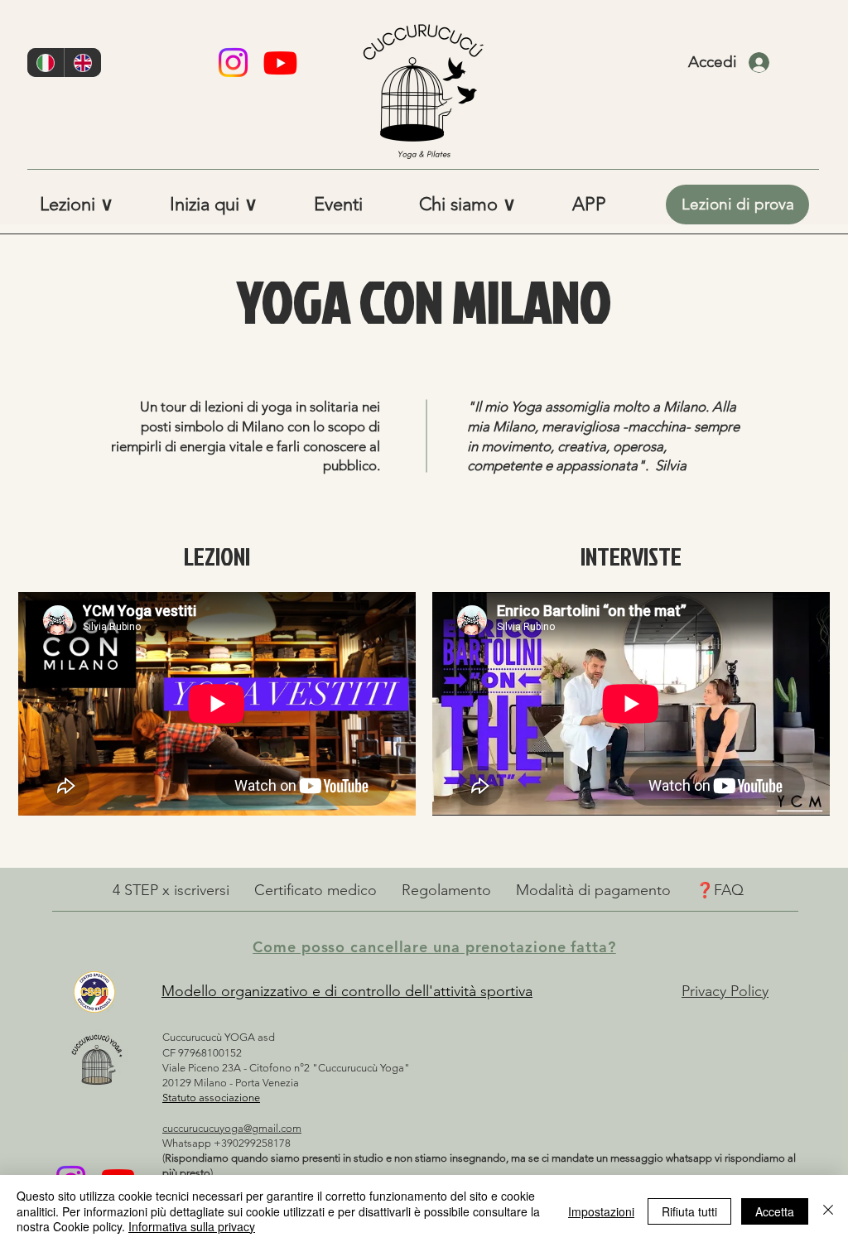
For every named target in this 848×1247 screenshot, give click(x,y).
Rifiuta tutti (689, 1211)
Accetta (774, 1211)
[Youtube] (280, 62)
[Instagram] (233, 62)
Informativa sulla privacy (191, 1226)
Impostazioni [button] (601, 1211)
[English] (82, 62)
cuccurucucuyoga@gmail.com (231, 1128)
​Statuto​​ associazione (211, 1097)
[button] (92, 204)
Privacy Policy (725, 991)
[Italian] (45, 62)
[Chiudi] (828, 1211)
